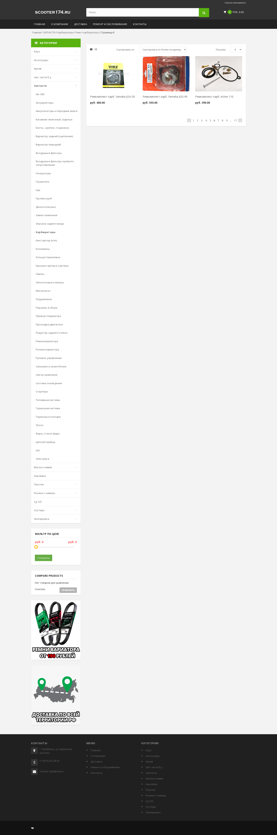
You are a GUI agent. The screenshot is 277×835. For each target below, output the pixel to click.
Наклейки (40, 476)
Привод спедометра (48, 316)
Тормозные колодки (48, 416)
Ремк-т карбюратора (87, 32)
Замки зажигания (46, 215)
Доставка (80, 24)
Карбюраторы (65, 32)
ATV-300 (40, 94)
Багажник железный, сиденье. (54, 119)
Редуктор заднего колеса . (52, 332)
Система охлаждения (49, 383)
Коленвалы (43, 249)
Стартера (42, 391)
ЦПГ (38, 450)
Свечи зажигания (46, 374)
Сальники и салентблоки (51, 366)
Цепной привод (45, 442)
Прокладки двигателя (49, 324)
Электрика (42, 458)
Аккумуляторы (45, 102)
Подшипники (44, 299)
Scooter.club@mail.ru (52, 771)
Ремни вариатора (47, 341)
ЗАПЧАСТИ (49, 32)
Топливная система (48, 400)
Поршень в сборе (46, 307)
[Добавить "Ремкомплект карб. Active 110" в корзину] (209, 60)
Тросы (39, 425)
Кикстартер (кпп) (46, 240)
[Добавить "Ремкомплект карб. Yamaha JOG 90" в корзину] (156, 60)
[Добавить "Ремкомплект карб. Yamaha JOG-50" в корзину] (103, 60)
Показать (43, 557)
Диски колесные (46, 207)
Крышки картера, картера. (52, 265)
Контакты (139, 24)
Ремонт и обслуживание (110, 24)
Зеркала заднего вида (50, 223)
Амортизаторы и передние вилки (56, 111)
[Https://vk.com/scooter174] (32, 828)
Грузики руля (44, 198)
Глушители (42, 181)
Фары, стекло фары (48, 433)
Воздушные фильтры (49, 153)
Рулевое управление (49, 358)
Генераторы (43, 173)
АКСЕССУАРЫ (41, 60)
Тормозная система (48, 408)
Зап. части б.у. (43, 77)
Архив (37, 68)
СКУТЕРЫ (39, 510)
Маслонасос (43, 290)
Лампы (40, 274)
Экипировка (41, 519)
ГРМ (38, 190)
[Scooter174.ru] (52, 11)
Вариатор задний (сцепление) (54, 136)
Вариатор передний (48, 144)
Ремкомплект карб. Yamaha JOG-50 (112, 96)
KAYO (37, 51)
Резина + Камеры (44, 493)
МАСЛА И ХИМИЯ (43, 467)
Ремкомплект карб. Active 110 (214, 96)
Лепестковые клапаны (50, 282)
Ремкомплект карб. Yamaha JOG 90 (165, 96)
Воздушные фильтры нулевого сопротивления (55, 163)
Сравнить (68, 590)
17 (235, 120)
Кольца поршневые (48, 257)
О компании (59, 24)
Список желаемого (235, 2)
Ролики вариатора (47, 349)
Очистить (40, 589)
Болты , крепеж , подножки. (52, 127)
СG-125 (38, 501)
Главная (39, 24)
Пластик (39, 484)
